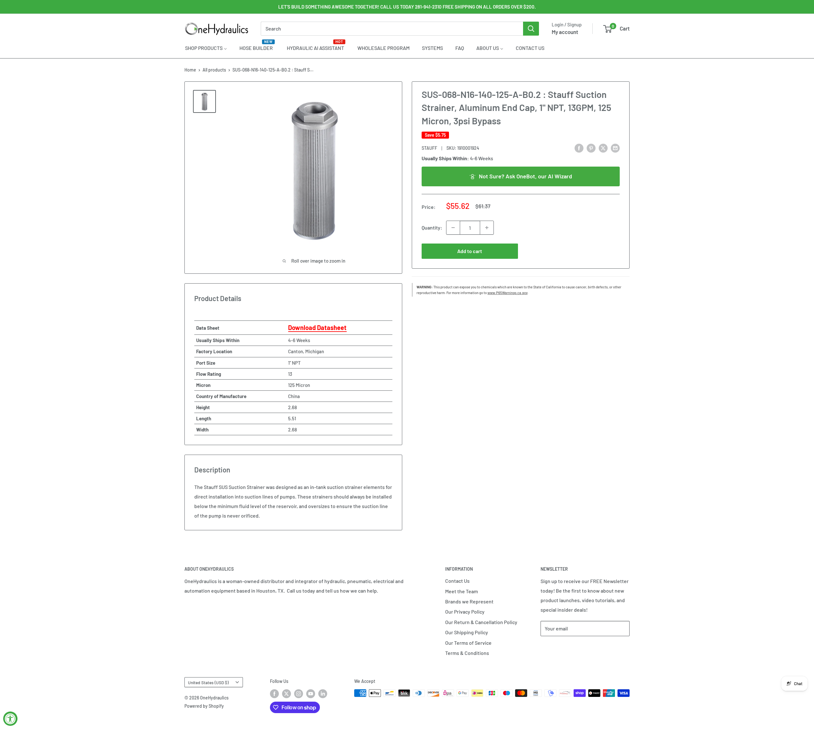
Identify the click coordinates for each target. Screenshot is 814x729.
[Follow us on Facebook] (274, 693)
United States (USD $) (208, 682)
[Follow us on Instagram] (298, 693)
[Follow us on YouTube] (310, 693)
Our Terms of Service (468, 643)
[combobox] (392, 29)
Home (190, 69)
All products (214, 69)
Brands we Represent (469, 601)
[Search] (531, 29)
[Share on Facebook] (579, 148)
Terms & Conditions (467, 653)
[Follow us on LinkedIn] (322, 693)
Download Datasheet (317, 327)
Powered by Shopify (204, 706)
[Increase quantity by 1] (486, 227)
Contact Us (457, 581)
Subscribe (561, 647)
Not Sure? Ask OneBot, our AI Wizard (525, 176)
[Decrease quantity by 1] (453, 227)
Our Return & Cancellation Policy (481, 622)
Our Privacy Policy (465, 612)
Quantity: (432, 227)
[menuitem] (206, 48)
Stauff (429, 148)
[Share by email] (615, 148)
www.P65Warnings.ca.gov (507, 293)
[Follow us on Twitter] (286, 693)
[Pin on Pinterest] (591, 148)
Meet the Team (461, 591)
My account (565, 32)
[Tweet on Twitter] (603, 148)
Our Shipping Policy (466, 632)
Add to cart (469, 251)
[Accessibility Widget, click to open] (10, 719)
